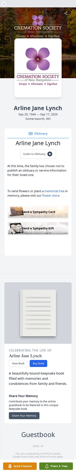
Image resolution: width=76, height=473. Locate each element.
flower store (50, 195)
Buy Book (38, 363)
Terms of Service (48, 456)
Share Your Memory (24, 415)
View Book (18, 363)
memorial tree (54, 191)
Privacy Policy (27, 456)
